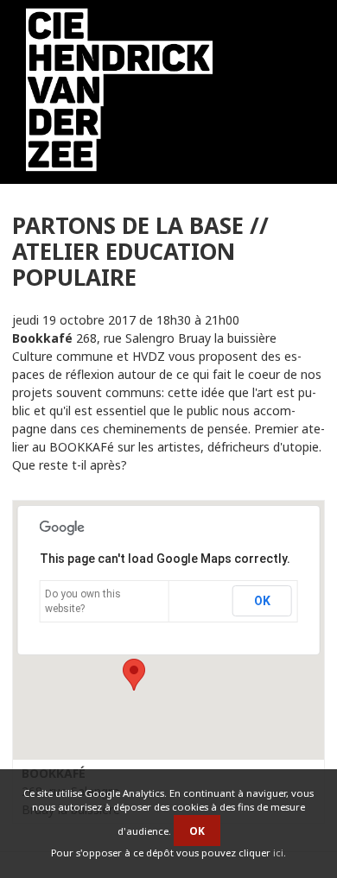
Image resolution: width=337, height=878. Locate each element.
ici (278, 852)
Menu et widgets (293, 93)
